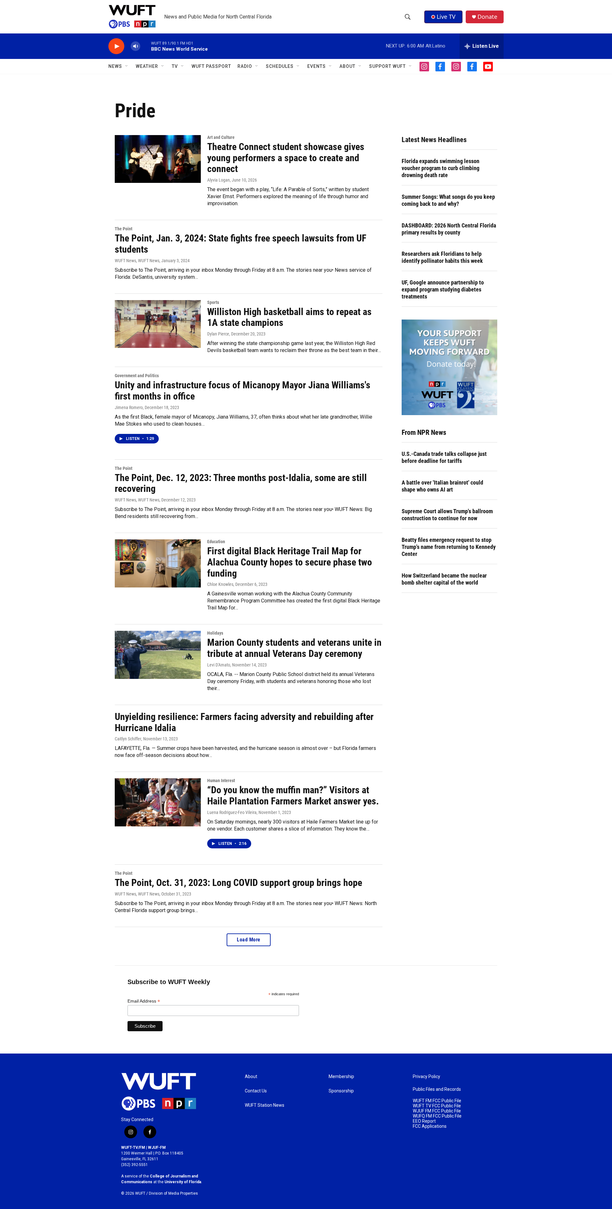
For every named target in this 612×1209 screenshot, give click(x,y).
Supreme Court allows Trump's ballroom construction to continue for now (447, 515)
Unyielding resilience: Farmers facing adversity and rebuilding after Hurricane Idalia (244, 722)
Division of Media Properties (173, 1193)
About (251, 1076)
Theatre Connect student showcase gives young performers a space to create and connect (285, 158)
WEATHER (147, 66)
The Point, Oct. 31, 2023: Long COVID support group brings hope (238, 882)
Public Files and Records (437, 1089)
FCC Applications (430, 1126)
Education (216, 541)
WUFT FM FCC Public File (437, 1100)
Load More (248, 940)
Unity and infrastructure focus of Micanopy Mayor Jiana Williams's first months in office (242, 390)
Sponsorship (341, 1091)
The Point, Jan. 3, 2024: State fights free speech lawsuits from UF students (240, 244)
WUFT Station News (264, 1105)
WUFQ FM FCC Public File (437, 1116)
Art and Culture (221, 137)
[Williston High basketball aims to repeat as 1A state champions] (158, 324)
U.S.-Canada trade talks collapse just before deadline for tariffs (444, 457)
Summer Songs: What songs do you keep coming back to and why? (448, 200)
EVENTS (316, 66)
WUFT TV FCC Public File (437, 1106)
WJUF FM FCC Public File (437, 1111)
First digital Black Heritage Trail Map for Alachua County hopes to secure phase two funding (289, 562)
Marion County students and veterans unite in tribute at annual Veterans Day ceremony (294, 648)
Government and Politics (137, 375)
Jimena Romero (129, 407)
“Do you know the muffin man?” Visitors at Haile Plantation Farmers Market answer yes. (293, 795)
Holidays (215, 633)
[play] (116, 46)
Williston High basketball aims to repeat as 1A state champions (289, 317)
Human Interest (221, 780)
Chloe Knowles (220, 584)
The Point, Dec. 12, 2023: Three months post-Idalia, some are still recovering (241, 483)
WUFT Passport (211, 66)
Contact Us (256, 1091)
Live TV (446, 16)
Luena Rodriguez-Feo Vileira (232, 812)
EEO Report (424, 1121)
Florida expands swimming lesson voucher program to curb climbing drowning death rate (440, 168)
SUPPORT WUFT (387, 66)
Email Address (143, 1001)
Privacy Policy (426, 1076)
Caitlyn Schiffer (128, 738)
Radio (244, 66)
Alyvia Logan (218, 180)
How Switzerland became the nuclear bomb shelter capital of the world (444, 579)
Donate (487, 16)
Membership (341, 1076)
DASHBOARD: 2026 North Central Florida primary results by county (449, 229)
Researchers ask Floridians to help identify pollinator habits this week (442, 257)
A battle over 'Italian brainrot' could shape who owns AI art (442, 486)
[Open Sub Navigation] (126, 66)
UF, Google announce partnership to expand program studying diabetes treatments (443, 289)
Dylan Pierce (218, 333)
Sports (213, 302)
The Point (123, 228)
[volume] (135, 46)
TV (175, 66)
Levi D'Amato (218, 664)
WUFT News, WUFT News (137, 260)
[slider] (146, 46)
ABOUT (347, 66)
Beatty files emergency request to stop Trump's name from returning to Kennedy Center (449, 546)
